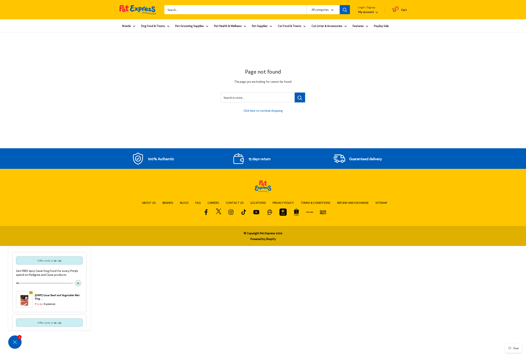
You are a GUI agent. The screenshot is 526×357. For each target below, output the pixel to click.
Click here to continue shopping (263, 110)
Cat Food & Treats (289, 26)
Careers (213, 202)
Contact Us (235, 202)
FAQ (198, 202)
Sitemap (381, 202)
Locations (258, 202)
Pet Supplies (260, 26)
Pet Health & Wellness (228, 26)
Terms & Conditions (315, 202)
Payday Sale (381, 26)
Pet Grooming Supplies (189, 26)
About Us (149, 202)
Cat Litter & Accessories (326, 26)
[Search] (345, 9)
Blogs (184, 202)
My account (366, 12)
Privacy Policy (283, 202)
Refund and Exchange (353, 202)
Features (358, 26)
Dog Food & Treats (153, 26)
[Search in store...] (300, 97)
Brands (126, 26)
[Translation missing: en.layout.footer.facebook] (206, 212)
